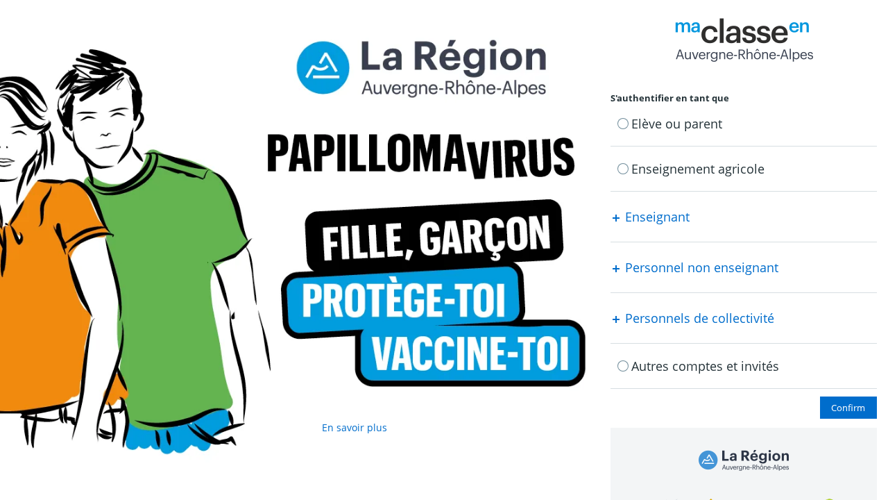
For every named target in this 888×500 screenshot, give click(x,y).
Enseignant (656, 216)
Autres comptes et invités (705, 366)
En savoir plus (354, 427)
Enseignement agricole (698, 168)
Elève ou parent (676, 123)
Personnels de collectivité (698, 318)
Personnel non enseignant (700, 267)
